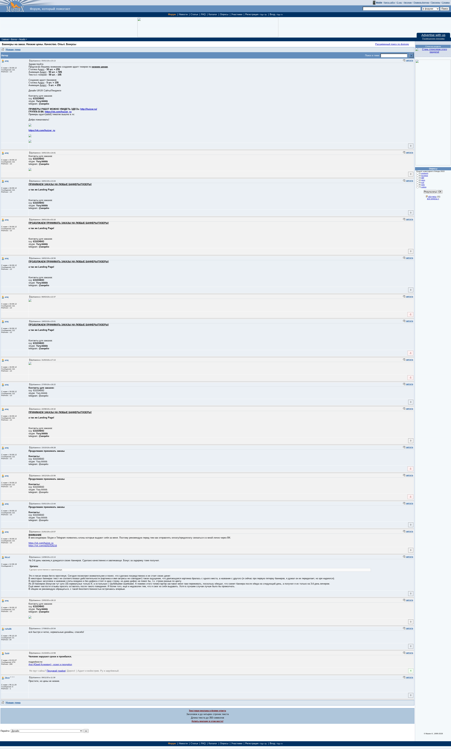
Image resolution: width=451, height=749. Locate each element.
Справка (446, 2)
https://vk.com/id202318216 (43, 545)
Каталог (213, 14)
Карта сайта (389, 2)
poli (422, 182)
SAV (423, 185)
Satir (7, 653)
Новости (183, 14)
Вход (276, 14)
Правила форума (421, 2)
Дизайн (22, 39)
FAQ (203, 14)
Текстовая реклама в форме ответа (207, 711)
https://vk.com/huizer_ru (58, 111)
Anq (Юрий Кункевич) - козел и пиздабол (50, 664)
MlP (422, 178)
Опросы (224, 14)
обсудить (432, 197)
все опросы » (433, 199)
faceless (424, 175)
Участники (236, 14)
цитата (409, 60)
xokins (423, 187)
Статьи (194, 14)
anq (6, 61)
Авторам (408, 2)
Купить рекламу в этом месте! (207, 721)
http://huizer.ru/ (88, 109)
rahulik (8, 629)
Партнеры (435, 2)
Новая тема (13, 49)
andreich (424, 173)
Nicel (7, 557)
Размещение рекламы (433, 38)
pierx (423, 180)
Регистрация (256, 14)
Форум (172, 14)
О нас (399, 2)
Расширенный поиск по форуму (392, 44)
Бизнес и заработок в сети (15, 6)
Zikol (7, 678)
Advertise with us (433, 35)
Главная (5, 39)
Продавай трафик (56, 670)
